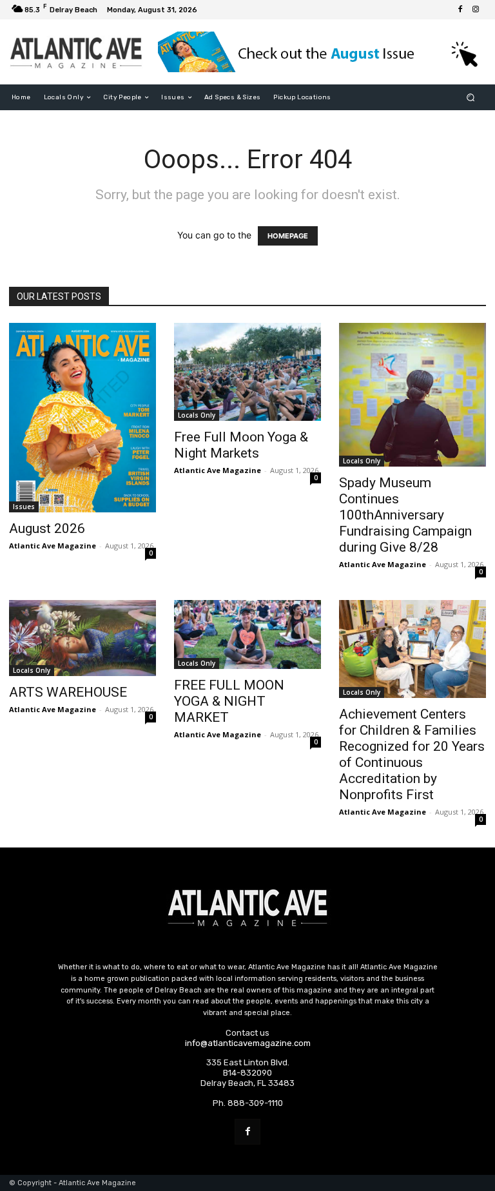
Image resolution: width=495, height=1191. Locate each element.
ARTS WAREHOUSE (68, 692)
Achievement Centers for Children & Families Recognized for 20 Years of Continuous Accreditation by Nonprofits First (412, 754)
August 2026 (47, 528)
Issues (24, 506)
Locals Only (196, 415)
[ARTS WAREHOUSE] (82, 638)
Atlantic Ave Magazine (52, 545)
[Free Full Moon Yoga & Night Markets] (247, 372)
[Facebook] (460, 9)
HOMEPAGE (287, 235)
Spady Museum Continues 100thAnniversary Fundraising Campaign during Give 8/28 (405, 515)
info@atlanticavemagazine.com (248, 1043)
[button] (470, 97)
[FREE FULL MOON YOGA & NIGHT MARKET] (247, 634)
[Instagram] (475, 9)
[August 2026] (82, 417)
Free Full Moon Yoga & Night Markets (241, 445)
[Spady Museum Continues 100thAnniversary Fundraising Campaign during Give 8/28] (412, 395)
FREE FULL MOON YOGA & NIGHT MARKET (229, 701)
